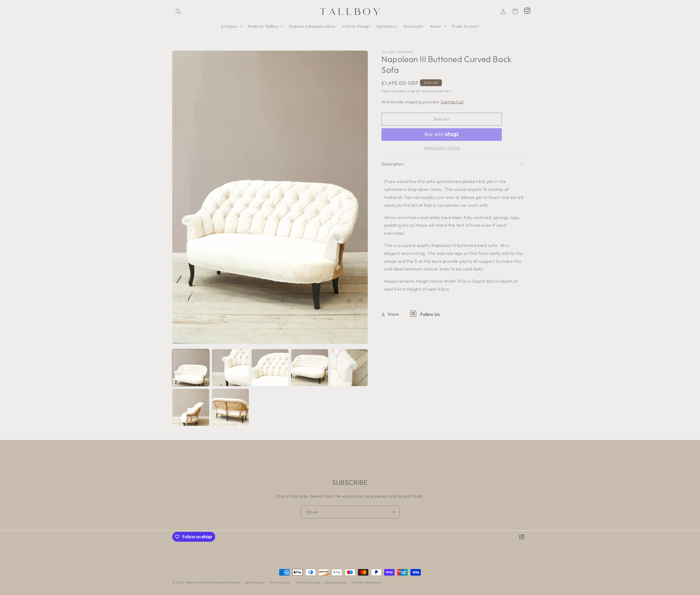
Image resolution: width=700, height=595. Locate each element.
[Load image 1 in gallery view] (190, 367)
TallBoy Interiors (197, 582)
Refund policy (255, 582)
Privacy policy (280, 582)
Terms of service (308, 582)
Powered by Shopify (225, 582)
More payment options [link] (442, 147)
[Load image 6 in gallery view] (190, 407)
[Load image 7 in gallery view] (230, 407)
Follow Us (430, 314)
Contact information (367, 582)
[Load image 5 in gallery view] (349, 367)
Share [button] (393, 314)
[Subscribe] (393, 512)
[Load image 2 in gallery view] (230, 367)
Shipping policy (336, 582)
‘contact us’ (452, 101)
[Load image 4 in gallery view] (309, 367)
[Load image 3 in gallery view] (270, 367)
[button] (178, 11)
